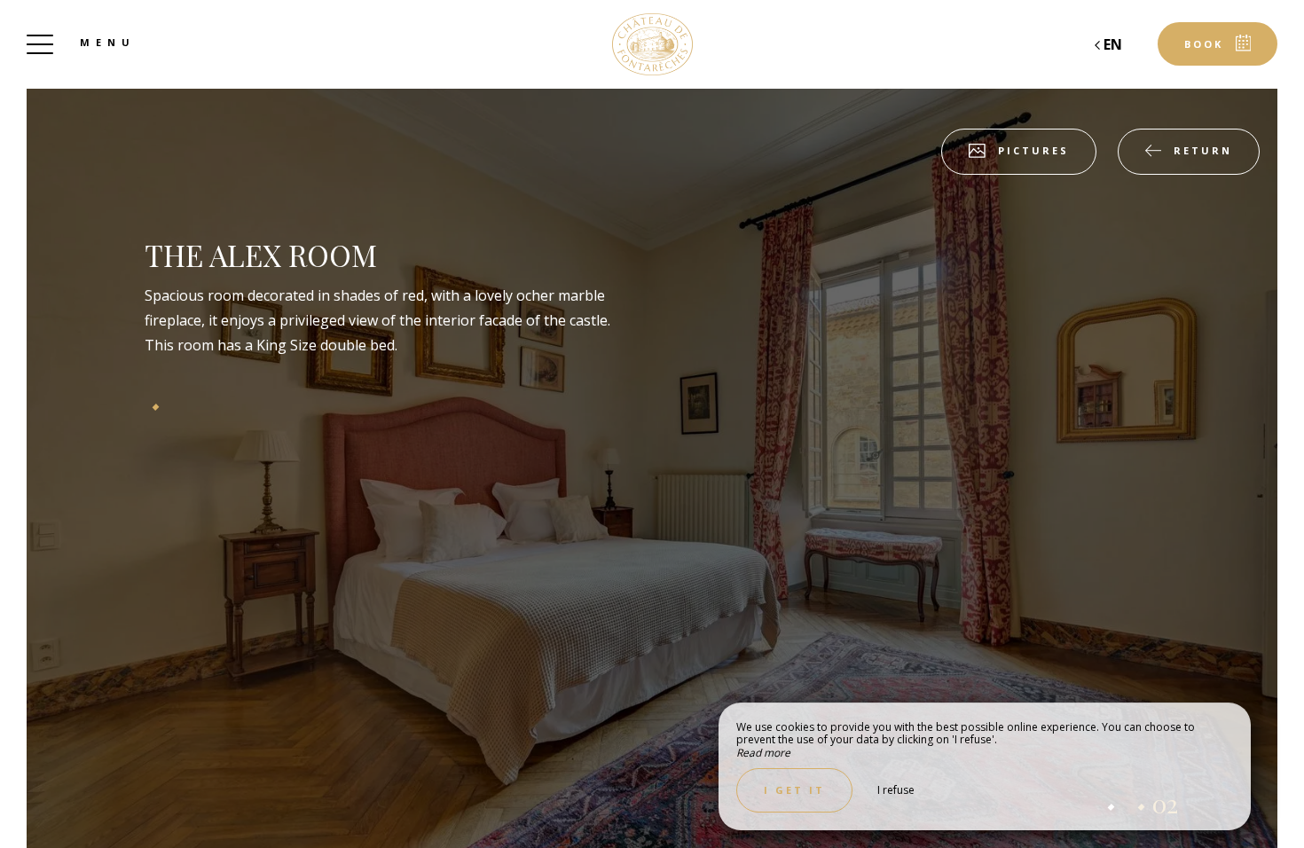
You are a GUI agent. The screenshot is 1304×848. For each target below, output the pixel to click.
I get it (794, 790)
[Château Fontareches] (652, 44)
